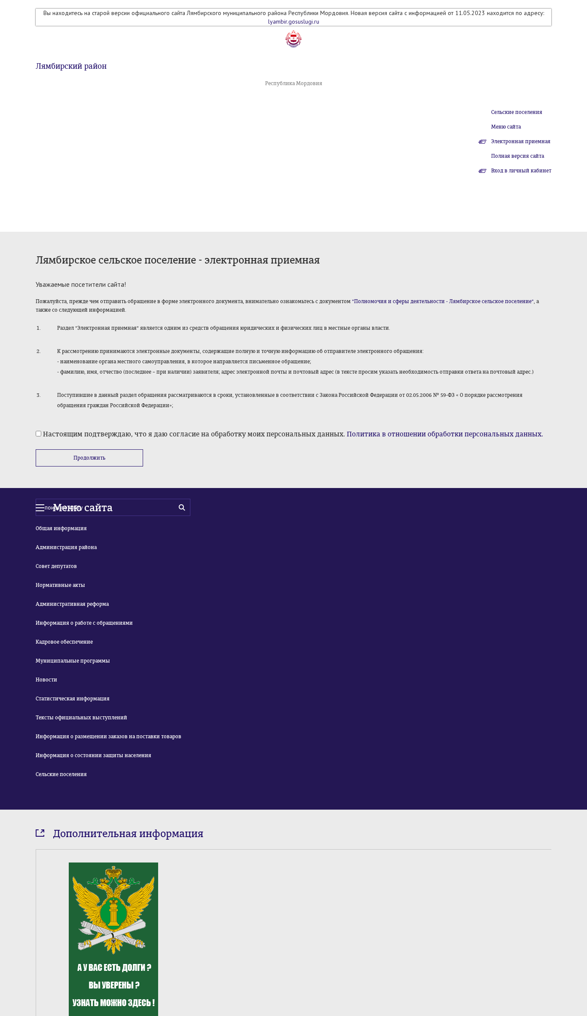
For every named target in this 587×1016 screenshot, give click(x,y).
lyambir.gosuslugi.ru (293, 21)
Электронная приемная (520, 141)
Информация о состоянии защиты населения (93, 755)
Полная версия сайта (517, 156)
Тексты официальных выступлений (81, 718)
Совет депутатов (56, 566)
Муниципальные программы (73, 661)
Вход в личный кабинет (521, 171)
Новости (46, 680)
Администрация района (66, 547)
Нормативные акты (60, 585)
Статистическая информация (73, 699)
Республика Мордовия (293, 83)
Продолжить (89, 458)
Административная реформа (72, 604)
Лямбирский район (71, 66)
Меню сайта (506, 127)
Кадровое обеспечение (64, 642)
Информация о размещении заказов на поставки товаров (108, 737)
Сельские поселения (516, 112)
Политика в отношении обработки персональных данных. (445, 434)
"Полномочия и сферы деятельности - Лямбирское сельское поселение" (443, 301)
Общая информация (61, 528)
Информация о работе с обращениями (84, 623)
